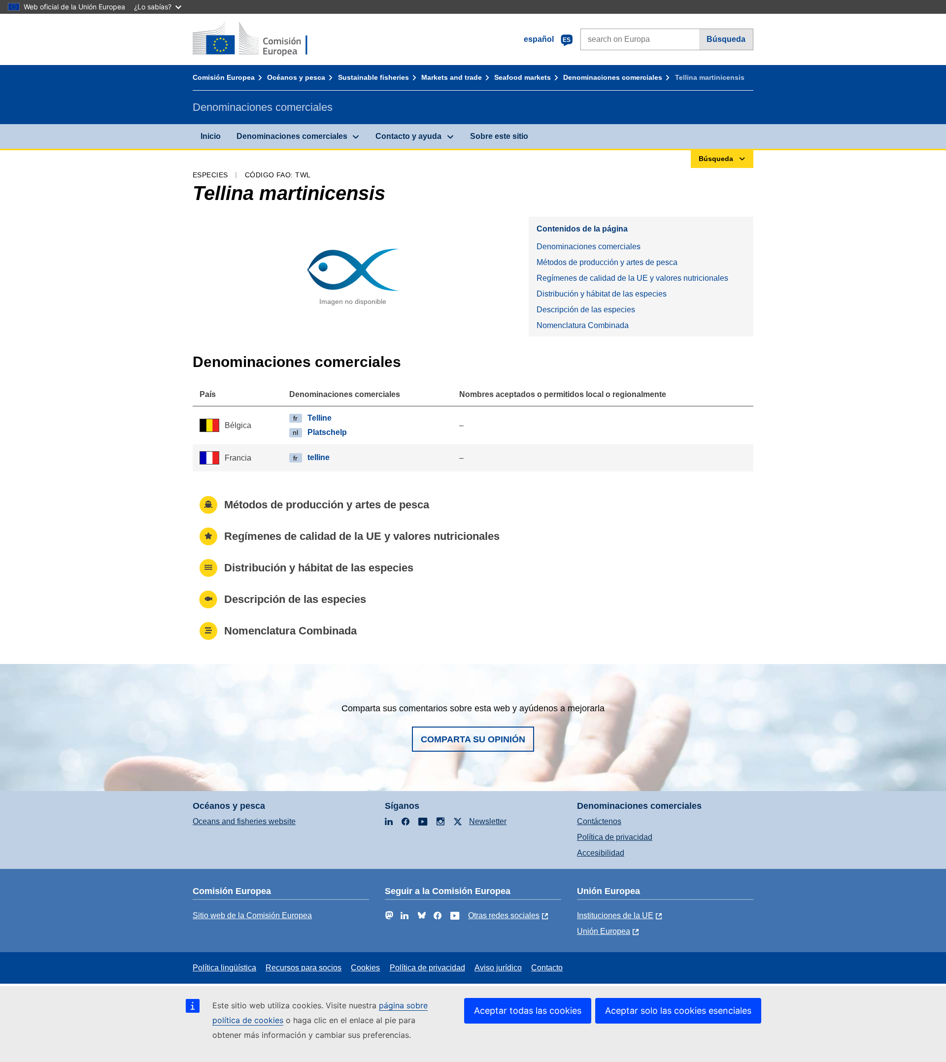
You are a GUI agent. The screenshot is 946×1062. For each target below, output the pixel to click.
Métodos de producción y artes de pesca (607, 262)
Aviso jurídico (498, 967)
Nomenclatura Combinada (583, 325)
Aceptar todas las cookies (527, 1010)
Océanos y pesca (296, 77)
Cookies (365, 967)
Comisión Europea (224, 77)
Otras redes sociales (504, 915)
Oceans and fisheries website (244, 821)
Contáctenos (599, 821)
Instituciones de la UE (615, 915)
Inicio (211, 136)
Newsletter (488, 821)
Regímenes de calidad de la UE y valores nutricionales (632, 278)
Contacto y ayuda (408, 136)
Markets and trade (451, 77)
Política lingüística (224, 967)
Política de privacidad (614, 837)
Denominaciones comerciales (612, 77)
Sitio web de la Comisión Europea (252, 915)
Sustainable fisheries (373, 77)
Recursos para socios (303, 967)
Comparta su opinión (473, 739)
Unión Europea (603, 931)
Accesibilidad (600, 853)
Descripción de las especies (586, 309)
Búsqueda (726, 39)
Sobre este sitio (499, 136)
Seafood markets (522, 77)
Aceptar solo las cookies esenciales (678, 1010)
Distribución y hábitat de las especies (602, 294)
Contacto (547, 967)
